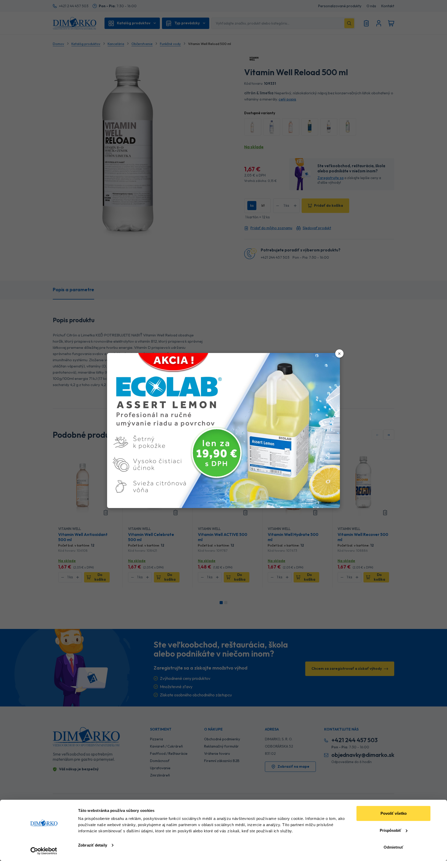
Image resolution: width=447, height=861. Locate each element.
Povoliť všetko (394, 813)
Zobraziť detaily (92, 845)
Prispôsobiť (390, 830)
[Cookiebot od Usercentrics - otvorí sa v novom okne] (43, 851)
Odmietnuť (393, 847)
